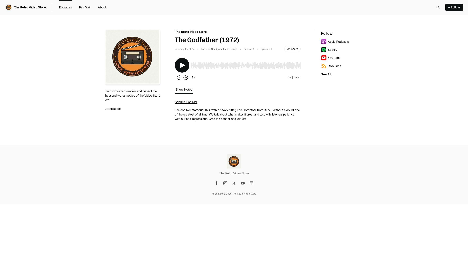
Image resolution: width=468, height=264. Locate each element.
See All (326, 74)
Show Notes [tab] (184, 89)
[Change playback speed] (193, 77)
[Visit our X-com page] (234, 183)
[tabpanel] (238, 112)
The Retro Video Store (30, 7)
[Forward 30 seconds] (185, 77)
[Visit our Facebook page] (216, 183)
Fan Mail (84, 7)
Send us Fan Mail (186, 102)
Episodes (65, 7)
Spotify (332, 50)
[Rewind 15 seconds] (179, 77)
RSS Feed (334, 66)
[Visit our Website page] (251, 183)
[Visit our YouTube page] (243, 183)
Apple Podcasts (338, 41)
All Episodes (113, 109)
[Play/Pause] (182, 65)
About (102, 7)
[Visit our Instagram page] (225, 183)
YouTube (334, 58)
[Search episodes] (438, 7)
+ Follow (454, 7)
